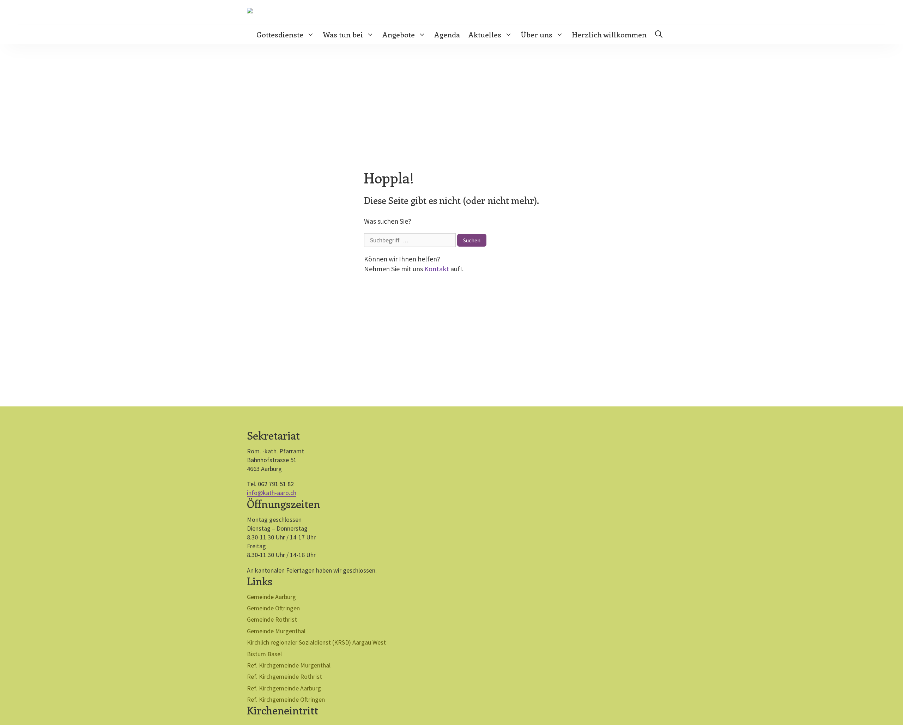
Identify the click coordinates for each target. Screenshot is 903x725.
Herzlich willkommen (609, 34)
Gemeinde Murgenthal (276, 631)
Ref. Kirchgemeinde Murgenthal (289, 665)
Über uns (536, 34)
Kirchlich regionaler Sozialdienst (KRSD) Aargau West (316, 642)
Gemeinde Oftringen (273, 608)
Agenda (447, 34)
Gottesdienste (279, 34)
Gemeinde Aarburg (271, 597)
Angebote (398, 34)
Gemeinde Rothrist (272, 619)
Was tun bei (343, 34)
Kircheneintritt (282, 710)
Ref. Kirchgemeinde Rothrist (284, 676)
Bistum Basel (264, 654)
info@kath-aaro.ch (271, 493)
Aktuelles (484, 34)
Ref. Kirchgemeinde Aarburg (284, 688)
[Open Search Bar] (659, 34)
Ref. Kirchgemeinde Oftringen (286, 699)
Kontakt (436, 268)
